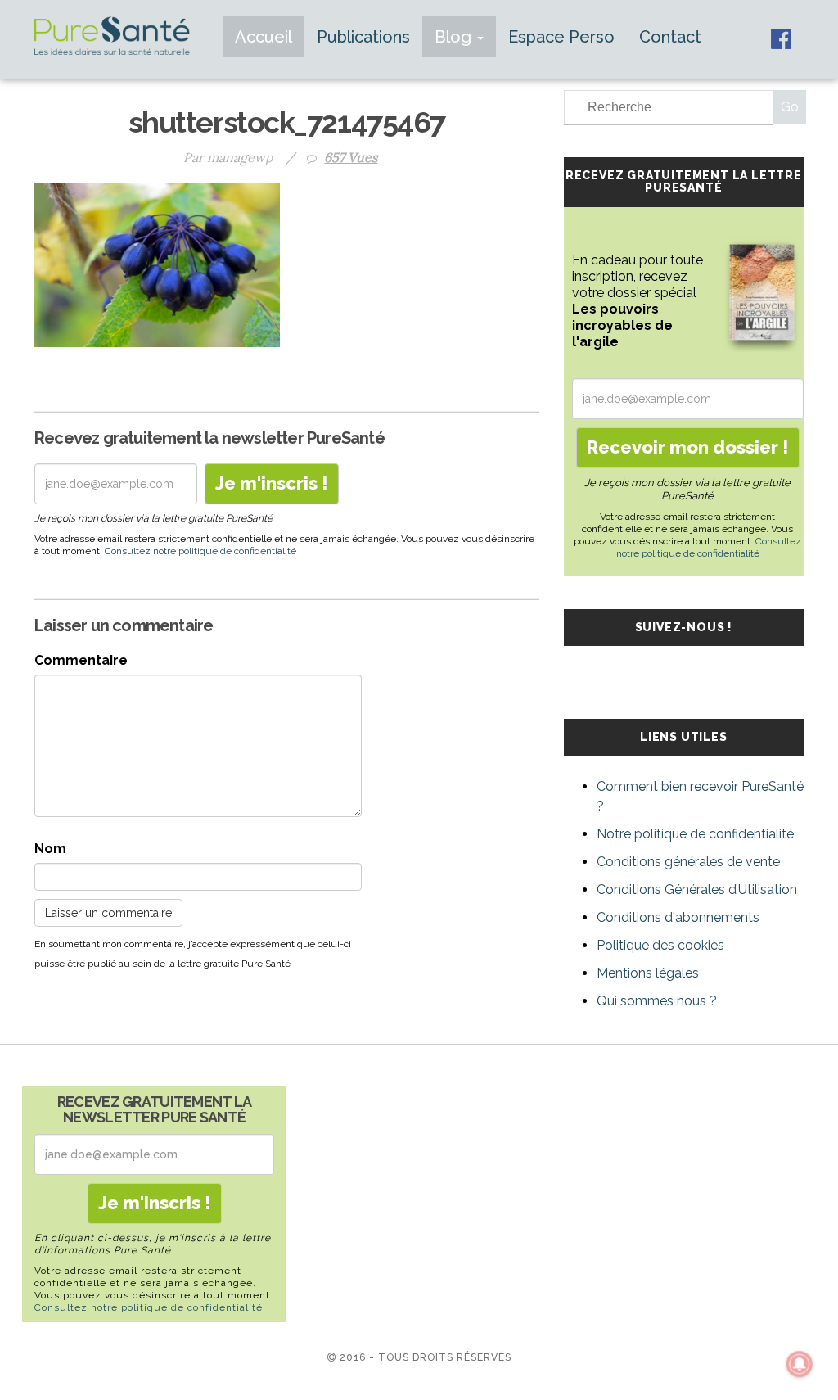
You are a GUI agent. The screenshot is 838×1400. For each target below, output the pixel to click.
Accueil (263, 37)
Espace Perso (561, 37)
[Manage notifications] (799, 1364)
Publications (363, 37)
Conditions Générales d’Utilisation (697, 889)
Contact (670, 37)
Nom (50, 848)
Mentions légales (648, 973)
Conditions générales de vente (688, 861)
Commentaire (81, 660)
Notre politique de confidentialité (695, 834)
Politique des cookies (660, 945)
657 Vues (350, 157)
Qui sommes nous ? (657, 1001)
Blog (455, 37)
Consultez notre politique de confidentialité (200, 551)
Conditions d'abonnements (678, 917)
